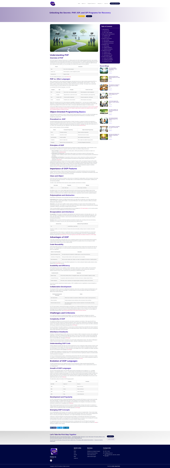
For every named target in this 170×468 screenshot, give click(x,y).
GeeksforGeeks (82, 125)
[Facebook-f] (51, 461)
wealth (96, 422)
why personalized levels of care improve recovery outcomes (74, 310)
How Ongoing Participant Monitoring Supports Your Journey (113, 119)
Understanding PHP (105, 29)
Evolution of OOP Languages (107, 56)
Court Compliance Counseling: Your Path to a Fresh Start (114, 127)
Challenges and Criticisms (106, 50)
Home (79, 3)
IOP (58, 166)
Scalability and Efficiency (108, 47)
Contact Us (106, 3)
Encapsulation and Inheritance (109, 43)
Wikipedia (71, 403)
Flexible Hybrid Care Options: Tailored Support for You (114, 94)
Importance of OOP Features (107, 38)
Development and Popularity (108, 59)
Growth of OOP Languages (108, 58)
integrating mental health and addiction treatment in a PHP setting (83, 234)
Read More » (110, 81)
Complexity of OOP (107, 52)
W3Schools (69, 76)
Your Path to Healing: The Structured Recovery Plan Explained (113, 110)
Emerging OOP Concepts (108, 61)
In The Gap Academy (84, 208)
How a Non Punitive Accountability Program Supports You (113, 69)
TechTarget (59, 159)
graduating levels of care (64, 234)
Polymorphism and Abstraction (109, 41)
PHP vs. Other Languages (108, 32)
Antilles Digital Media (115, 466)
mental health (58, 263)
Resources (99, 3)
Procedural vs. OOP (107, 35)
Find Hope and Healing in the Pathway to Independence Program (114, 135)
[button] (53, 428)
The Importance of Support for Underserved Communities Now (114, 85)
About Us (83, 3)
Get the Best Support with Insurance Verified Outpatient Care (114, 102)
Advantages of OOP (105, 44)
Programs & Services (91, 3)
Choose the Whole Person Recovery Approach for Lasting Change (114, 77)
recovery (81, 358)
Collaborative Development (108, 49)
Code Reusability (106, 46)
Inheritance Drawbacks (107, 53)
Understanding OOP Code (108, 55)
